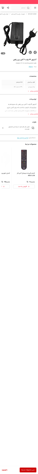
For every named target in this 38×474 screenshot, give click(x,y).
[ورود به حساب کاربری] (8, 8)
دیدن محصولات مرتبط (28, 470)
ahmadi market (32, 14)
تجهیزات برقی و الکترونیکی (18, 14)
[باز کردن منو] (34, 7)
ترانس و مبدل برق (22, 138)
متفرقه (31, 67)
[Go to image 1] (3, 53)
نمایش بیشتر (34, 91)
